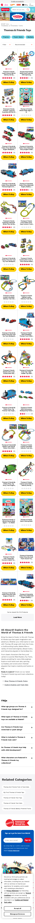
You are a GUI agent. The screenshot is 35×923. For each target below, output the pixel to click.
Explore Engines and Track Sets (16, 685)
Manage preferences (17, 914)
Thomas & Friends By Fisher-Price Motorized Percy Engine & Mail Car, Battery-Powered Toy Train (26, 148)
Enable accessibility (17, 1)
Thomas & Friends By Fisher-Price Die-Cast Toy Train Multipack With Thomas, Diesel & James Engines (9, 334)
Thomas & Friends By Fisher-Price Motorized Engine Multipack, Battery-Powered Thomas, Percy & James (9, 148)
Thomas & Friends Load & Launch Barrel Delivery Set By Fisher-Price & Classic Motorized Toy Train (9, 73)
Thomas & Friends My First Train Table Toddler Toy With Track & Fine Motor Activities (26, 372)
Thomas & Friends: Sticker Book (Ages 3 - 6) (26, 110)
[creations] (25, 5)
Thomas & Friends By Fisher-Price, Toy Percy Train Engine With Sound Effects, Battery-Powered (8, 483)
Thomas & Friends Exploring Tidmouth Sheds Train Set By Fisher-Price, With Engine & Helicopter (8, 222)
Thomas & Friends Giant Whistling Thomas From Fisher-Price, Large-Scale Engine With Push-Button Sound (26, 334)
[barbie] (6, 5)
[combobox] (20, 9)
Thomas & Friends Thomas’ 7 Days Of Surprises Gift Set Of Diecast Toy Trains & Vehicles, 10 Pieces (8, 110)
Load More (17, 617)
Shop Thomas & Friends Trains (16, 681)
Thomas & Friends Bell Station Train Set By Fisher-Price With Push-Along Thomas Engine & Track (9, 446)
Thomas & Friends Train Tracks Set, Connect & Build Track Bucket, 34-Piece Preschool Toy (9, 558)
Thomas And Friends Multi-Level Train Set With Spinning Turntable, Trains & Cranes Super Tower (26, 73)
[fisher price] (18, 5)
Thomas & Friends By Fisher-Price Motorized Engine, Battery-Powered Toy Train (26, 185)
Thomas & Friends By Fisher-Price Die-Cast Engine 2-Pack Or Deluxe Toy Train (8, 594)
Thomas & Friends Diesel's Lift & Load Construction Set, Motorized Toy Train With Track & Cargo (9, 372)
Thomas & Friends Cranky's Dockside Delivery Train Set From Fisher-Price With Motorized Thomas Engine (8, 297)
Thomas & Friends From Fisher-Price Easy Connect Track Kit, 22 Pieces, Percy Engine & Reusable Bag (26, 222)
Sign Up (28, 840)
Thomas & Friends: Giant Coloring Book (26, 520)
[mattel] (2, 5)
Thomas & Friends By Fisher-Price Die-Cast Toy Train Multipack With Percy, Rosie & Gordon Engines (8, 259)
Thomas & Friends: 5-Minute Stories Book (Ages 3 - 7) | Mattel (8, 521)
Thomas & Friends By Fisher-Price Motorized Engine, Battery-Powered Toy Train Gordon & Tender (26, 595)
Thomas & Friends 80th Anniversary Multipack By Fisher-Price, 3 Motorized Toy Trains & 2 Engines (26, 409)
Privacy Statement (13, 891)
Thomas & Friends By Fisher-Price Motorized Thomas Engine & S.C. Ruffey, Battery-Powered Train (9, 185)
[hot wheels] (12, 5)
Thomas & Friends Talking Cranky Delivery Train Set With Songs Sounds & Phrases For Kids (26, 297)
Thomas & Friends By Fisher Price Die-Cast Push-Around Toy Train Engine (26, 557)
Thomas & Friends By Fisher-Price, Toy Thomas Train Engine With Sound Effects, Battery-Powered (8, 409)
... (11, 24)
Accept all (17, 908)
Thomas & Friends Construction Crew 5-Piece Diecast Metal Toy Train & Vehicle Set (26, 259)
